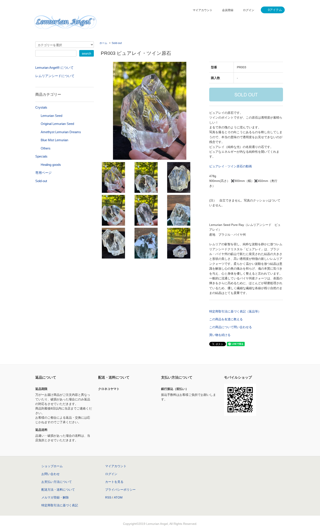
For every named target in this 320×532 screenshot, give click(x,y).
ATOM (118, 497)
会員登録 (227, 10)
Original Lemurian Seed (57, 124)
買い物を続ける (220, 335)
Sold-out (117, 43)
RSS (108, 497)
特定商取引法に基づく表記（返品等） (235, 311)
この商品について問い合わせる (230, 327)
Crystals (41, 107)
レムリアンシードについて (54, 76)
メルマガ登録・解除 (55, 497)
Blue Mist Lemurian (54, 140)
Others (46, 148)
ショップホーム (52, 466)
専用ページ (43, 173)
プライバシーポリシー (120, 489)
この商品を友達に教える (226, 319)
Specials (41, 156)
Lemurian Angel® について (54, 67)
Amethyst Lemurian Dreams (61, 132)
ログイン (248, 10)
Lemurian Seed (51, 115)
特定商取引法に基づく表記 (59, 505)
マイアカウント (202, 10)
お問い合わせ (50, 474)
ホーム (103, 43)
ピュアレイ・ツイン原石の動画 (230, 166)
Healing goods (51, 164)
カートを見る (114, 481)
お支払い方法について (56, 481)
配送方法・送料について (58, 489)
